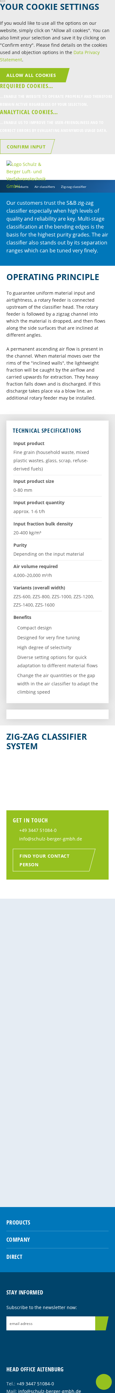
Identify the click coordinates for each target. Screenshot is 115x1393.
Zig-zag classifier (73, 186)
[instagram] (22, 1341)
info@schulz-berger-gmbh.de (50, 839)
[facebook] (11, 1341)
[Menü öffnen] (104, 167)
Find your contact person (44, 860)
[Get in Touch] (104, 1382)
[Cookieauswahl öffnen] (2, 1)
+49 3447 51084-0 (38, 830)
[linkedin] (33, 1341)
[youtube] (44, 1341)
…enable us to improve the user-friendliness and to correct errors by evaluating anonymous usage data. (54, 120)
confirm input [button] (26, 147)
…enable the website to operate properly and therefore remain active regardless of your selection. (56, 94)
